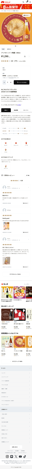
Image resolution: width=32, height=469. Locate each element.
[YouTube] (20, 456)
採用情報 (23, 450)
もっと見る (26, 284)
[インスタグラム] (7, 456)
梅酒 (5, 10)
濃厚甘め (9, 49)
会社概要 (17, 450)
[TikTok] (24, 456)
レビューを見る (22, 61)
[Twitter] (16, 456)
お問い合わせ (15, 447)
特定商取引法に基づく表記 (10, 452)
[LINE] (11, 456)
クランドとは (10, 450)
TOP (2, 10)
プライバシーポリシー (22, 452)
